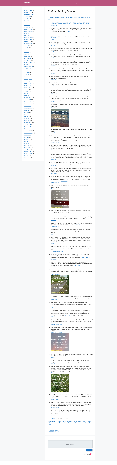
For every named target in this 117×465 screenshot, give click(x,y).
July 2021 (26, 47)
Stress (52, 149)
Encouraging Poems (55, 226)
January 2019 (27, 99)
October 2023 (27, 12)
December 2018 (28, 101)
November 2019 (28, 85)
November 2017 (28, 128)
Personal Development (56, 324)
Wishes (52, 39)
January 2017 (27, 149)
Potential (53, 363)
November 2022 (28, 29)
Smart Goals (76, 265)
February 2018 (27, 122)
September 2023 (28, 14)
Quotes (53, 418)
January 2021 (27, 60)
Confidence (53, 159)
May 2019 (26, 93)
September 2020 (28, 66)
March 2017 (27, 145)
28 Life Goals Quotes (53, 430)
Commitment (54, 173)
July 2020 (26, 70)
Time (52, 234)
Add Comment (89, 449)
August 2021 (27, 45)
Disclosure (77, 422)
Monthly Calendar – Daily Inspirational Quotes (74, 421)
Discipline (53, 316)
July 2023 (26, 18)
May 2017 (26, 141)
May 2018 (26, 116)
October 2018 (27, 106)
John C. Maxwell (69, 315)
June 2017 (26, 139)
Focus (52, 307)
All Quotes (53, 3)
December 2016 (28, 151)
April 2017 (26, 143)
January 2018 (27, 124)
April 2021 (26, 54)
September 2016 (28, 153)
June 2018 (26, 114)
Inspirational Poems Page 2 (54, 431)
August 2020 (27, 68)
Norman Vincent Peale (79, 224)
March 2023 (27, 25)
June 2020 (27, 72)
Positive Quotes (88, 3)
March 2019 (27, 95)
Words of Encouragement (57, 251)
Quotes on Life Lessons (56, 332)
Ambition (53, 45)
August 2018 (27, 110)
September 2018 (28, 108)
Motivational (54, 25)
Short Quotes (54, 107)
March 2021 (27, 56)
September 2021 (28, 43)
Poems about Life (55, 407)
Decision (53, 58)
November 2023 (28, 10)
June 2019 (26, 91)
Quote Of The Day (73, 3)
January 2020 (27, 81)
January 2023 (27, 27)
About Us (64, 422)
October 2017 (27, 131)
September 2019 (28, 87)
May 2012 (26, 155)
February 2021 (27, 58)
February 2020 (28, 79)
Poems (80, 3)
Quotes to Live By (55, 399)
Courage (53, 357)
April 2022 (26, 33)
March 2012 (27, 158)
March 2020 (27, 77)
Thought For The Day (62, 3)
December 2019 (28, 83)
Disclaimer (70, 422)
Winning (53, 73)
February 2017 (27, 147)
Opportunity (53, 65)
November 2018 (28, 104)
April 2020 (26, 74)
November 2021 (28, 39)
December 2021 (28, 37)
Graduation (53, 132)
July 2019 (26, 89)
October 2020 (27, 64)
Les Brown (53, 37)
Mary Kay (68, 31)
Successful (53, 266)
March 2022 (27, 35)
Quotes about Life (55, 299)
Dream (52, 213)
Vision (52, 188)
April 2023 (26, 23)
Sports (52, 243)
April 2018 (26, 118)
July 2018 (26, 112)
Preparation (53, 259)
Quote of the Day (55, 182)
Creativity (53, 86)
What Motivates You (85, 257)
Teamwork (53, 165)
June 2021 (26, 50)
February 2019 (27, 97)
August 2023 (27, 16)
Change (52, 372)
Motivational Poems (55, 142)
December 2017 (28, 126)
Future (52, 51)
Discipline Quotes (55, 93)
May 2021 (26, 52)
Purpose (53, 415)
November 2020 (28, 62)
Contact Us (57, 422)
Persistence (53, 79)
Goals (52, 33)
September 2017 (28, 133)
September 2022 (28, 31)
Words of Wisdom (52, 421)
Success (53, 101)
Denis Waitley (64, 181)
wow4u (27, 2)
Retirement (53, 220)
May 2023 (26, 20)
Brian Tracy (75, 362)
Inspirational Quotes (55, 274)
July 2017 (26, 137)
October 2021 (27, 41)
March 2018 (27, 120)
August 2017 (27, 135)
